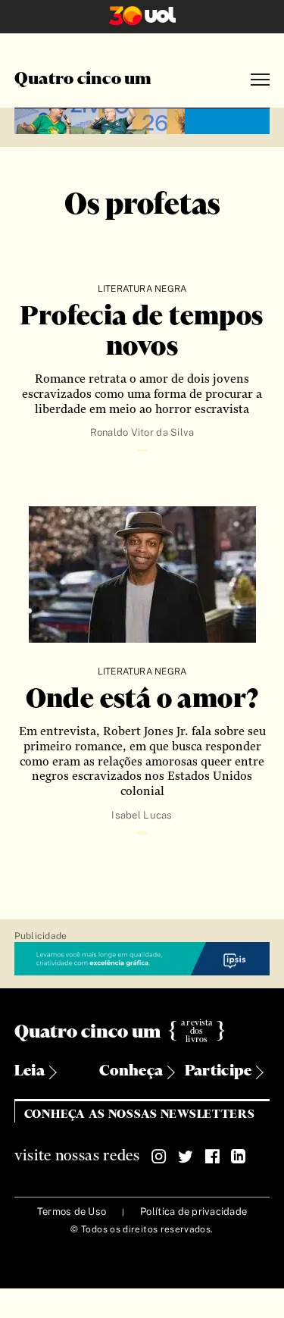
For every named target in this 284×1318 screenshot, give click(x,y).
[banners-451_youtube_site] (142, 119)
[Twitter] (185, 1156)
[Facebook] (212, 1156)
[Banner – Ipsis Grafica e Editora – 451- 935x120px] (142, 959)
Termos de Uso (71, 1211)
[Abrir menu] (260, 80)
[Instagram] (159, 1156)
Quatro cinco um (83, 79)
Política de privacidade (193, 1211)
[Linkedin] (238, 1156)
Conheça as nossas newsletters (139, 1114)
